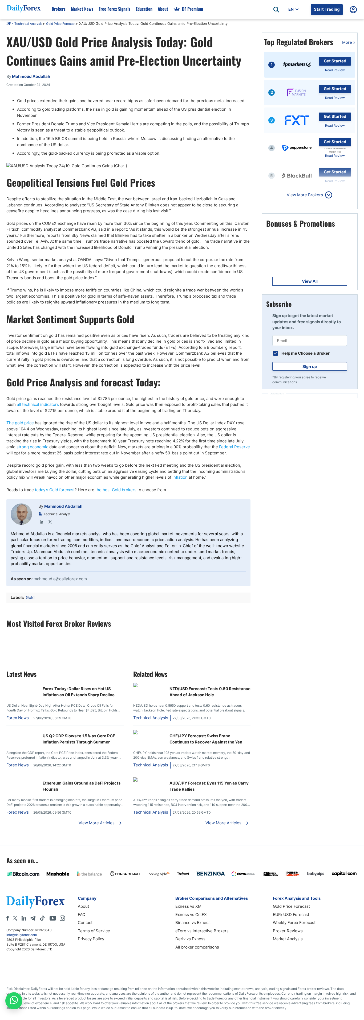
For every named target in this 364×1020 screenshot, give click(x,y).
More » (348, 42)
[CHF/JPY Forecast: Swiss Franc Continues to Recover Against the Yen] (149, 732)
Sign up (309, 366)
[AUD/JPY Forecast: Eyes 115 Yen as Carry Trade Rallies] (149, 780)
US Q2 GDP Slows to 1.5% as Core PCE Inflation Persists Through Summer (79, 739)
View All (310, 281)
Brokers (59, 9)
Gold (30, 597)
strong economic (32, 446)
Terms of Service (94, 930)
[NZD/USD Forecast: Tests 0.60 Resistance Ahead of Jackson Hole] (149, 685)
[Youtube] (53, 918)
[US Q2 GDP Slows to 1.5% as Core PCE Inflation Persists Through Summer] (22, 732)
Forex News (17, 717)
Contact (85, 922)
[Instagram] (62, 918)
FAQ (81, 914)
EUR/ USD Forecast (291, 914)
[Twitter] (50, 522)
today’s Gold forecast (55, 489)
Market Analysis (288, 938)
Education (144, 9)
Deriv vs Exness (190, 938)
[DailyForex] (35, 902)
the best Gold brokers (115, 489)
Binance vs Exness (193, 922)
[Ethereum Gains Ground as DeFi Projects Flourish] (22, 780)
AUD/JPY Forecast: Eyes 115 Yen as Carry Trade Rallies (209, 786)
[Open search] (276, 9)
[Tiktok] (42, 918)
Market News (82, 9)
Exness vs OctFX (191, 914)
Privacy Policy (91, 938)
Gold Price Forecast (60, 24)
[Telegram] (32, 918)
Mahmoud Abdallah (63, 506)
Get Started (335, 60)
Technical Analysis (28, 24)
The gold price (20, 422)
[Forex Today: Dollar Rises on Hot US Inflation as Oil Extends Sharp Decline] (22, 685)
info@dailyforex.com (21, 935)
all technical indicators (38, 404)
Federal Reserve (234, 446)
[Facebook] (7, 918)
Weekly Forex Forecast (294, 922)
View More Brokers (305, 194)
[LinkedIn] (41, 522)
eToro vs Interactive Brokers (202, 930)
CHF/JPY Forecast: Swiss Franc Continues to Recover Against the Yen (205, 739)
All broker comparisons (197, 947)
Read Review (335, 70)
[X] (15, 918)
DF (8, 24)
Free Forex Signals (114, 9)
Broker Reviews (288, 930)
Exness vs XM (188, 906)
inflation (180, 477)
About (163, 9)
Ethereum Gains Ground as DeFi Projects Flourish (81, 786)
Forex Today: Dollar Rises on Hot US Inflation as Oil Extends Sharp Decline (79, 691)
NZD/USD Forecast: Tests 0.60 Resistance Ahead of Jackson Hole (209, 691)
